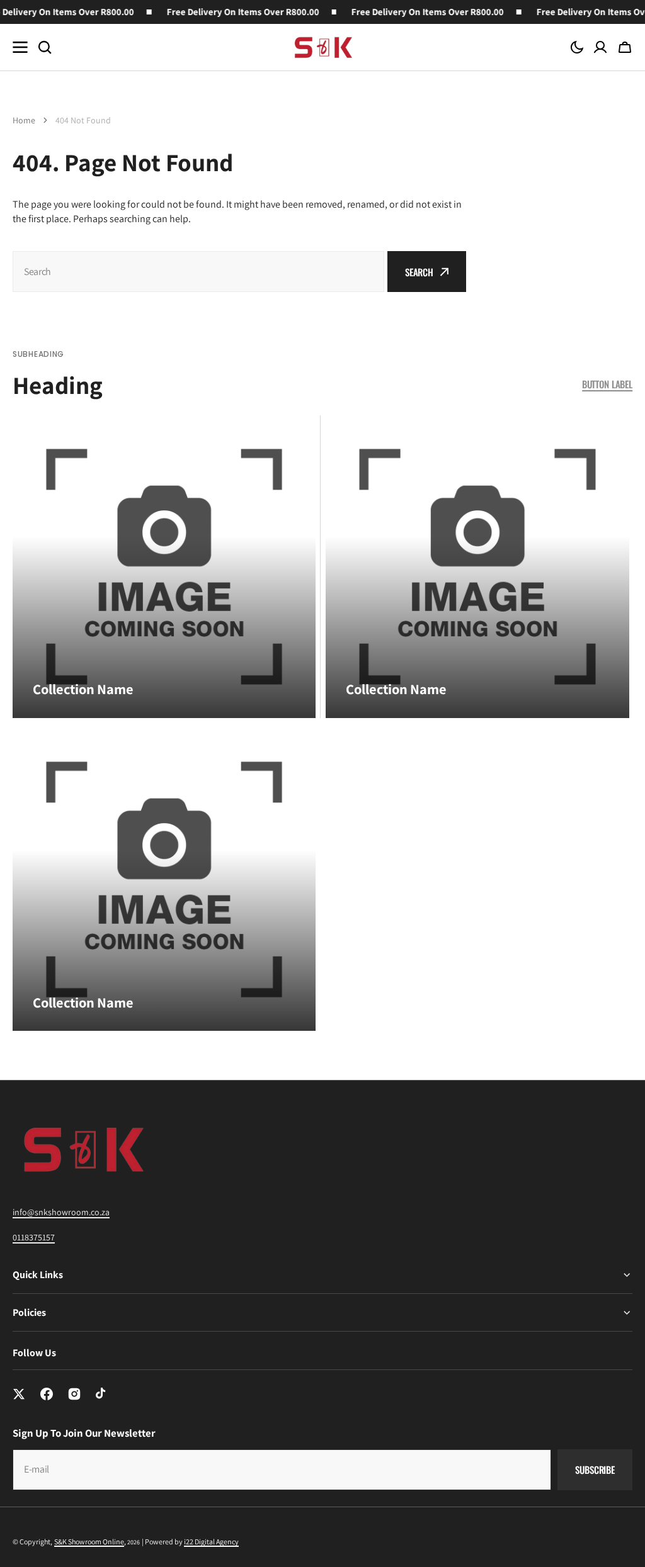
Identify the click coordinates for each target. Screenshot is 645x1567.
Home (24, 120)
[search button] (44, 47)
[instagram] (74, 1394)
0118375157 (34, 1237)
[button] (577, 47)
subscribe (595, 1469)
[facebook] (46, 1394)
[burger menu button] (20, 47)
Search (419, 272)
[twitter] (19, 1394)
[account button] (600, 47)
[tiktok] (102, 1394)
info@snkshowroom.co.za (61, 1212)
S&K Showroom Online (89, 1541)
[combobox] (198, 271)
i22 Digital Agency (211, 1541)
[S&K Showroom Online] (322, 47)
